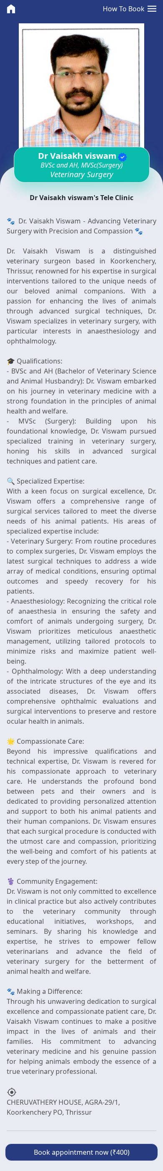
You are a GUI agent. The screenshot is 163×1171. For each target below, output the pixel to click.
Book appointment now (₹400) (82, 1152)
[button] (152, 9)
